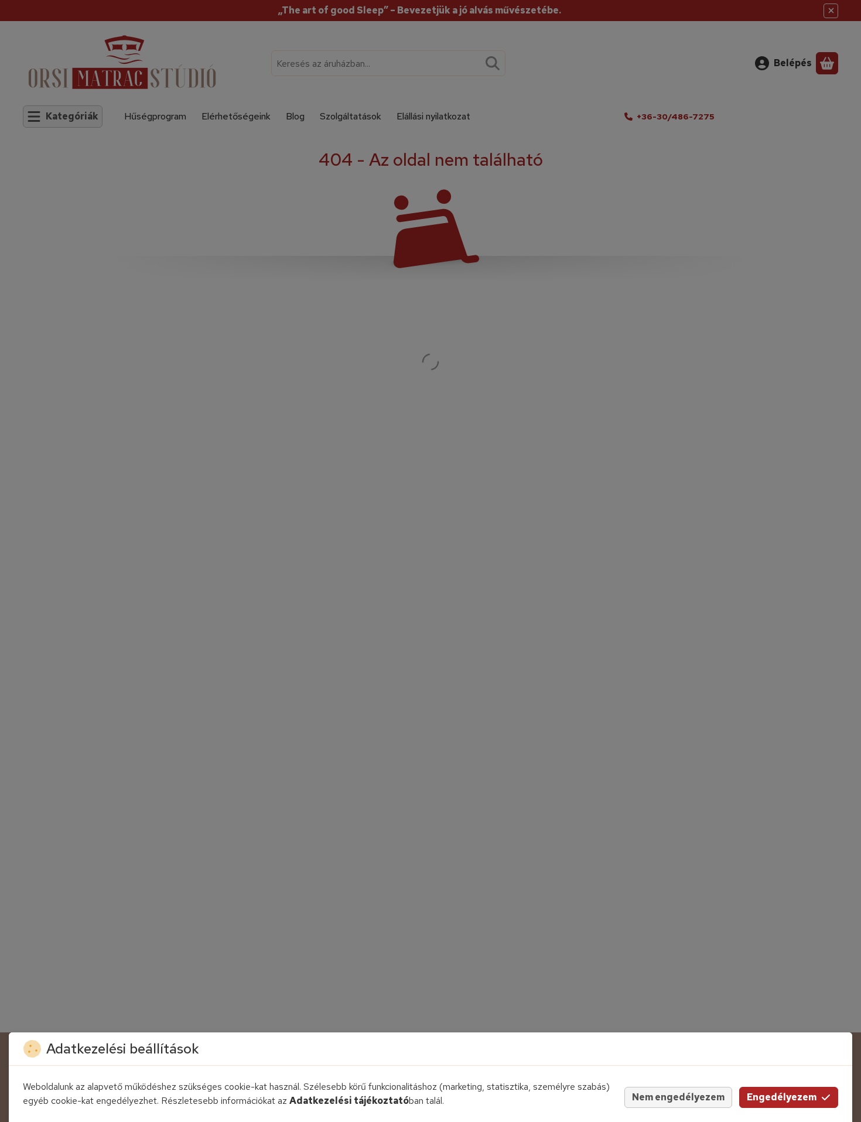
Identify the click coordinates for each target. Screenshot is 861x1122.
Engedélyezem (781, 1097)
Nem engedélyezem (678, 1097)
